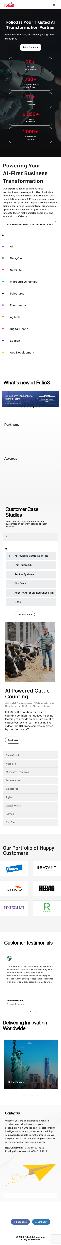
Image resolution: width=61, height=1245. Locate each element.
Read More (13, 740)
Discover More (25, 614)
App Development (22, 352)
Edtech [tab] (10, 813)
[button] (30, 1011)
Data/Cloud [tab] (12, 755)
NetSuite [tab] (11, 763)
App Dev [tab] (10, 822)
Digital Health (19, 329)
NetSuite (16, 270)
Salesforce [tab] (12, 788)
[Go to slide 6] (36, 407)
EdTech (15, 340)
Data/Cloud (17, 258)
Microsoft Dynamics (23, 281)
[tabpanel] (30, 649)
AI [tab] (7, 536)
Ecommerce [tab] (13, 780)
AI (11, 246)
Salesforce (17, 293)
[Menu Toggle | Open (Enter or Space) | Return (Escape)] (53, 4)
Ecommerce (18, 305)
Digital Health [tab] (13, 805)
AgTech (15, 317)
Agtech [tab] (10, 797)
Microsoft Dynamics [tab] (17, 772)
